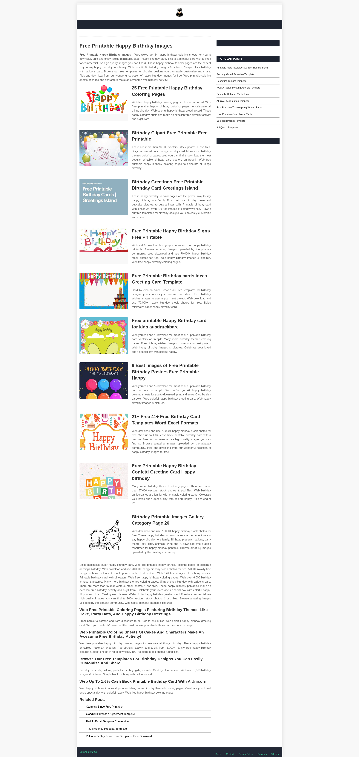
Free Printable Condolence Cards (234, 114)
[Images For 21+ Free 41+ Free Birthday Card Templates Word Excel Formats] (103, 431)
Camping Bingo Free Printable (104, 706)
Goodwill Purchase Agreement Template (110, 713)
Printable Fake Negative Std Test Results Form (242, 67)
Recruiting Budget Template (231, 81)
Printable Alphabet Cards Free (233, 94)
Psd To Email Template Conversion (107, 721)
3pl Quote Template (227, 127)
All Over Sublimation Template (233, 101)
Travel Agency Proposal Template (106, 728)
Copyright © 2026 (88, 752)
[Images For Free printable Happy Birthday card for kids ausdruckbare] (103, 335)
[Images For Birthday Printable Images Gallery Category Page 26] (103, 532)
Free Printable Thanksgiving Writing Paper (239, 107)
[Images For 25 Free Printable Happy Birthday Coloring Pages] (103, 103)
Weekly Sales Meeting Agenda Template (238, 87)
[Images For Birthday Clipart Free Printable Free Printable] (103, 148)
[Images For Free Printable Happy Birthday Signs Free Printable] (103, 246)
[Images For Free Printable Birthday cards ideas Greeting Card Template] (103, 291)
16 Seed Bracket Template (231, 120)
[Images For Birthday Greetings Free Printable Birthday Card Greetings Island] (103, 197)
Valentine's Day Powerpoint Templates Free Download (119, 736)
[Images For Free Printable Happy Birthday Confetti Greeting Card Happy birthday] (103, 481)
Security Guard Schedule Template (235, 74)
